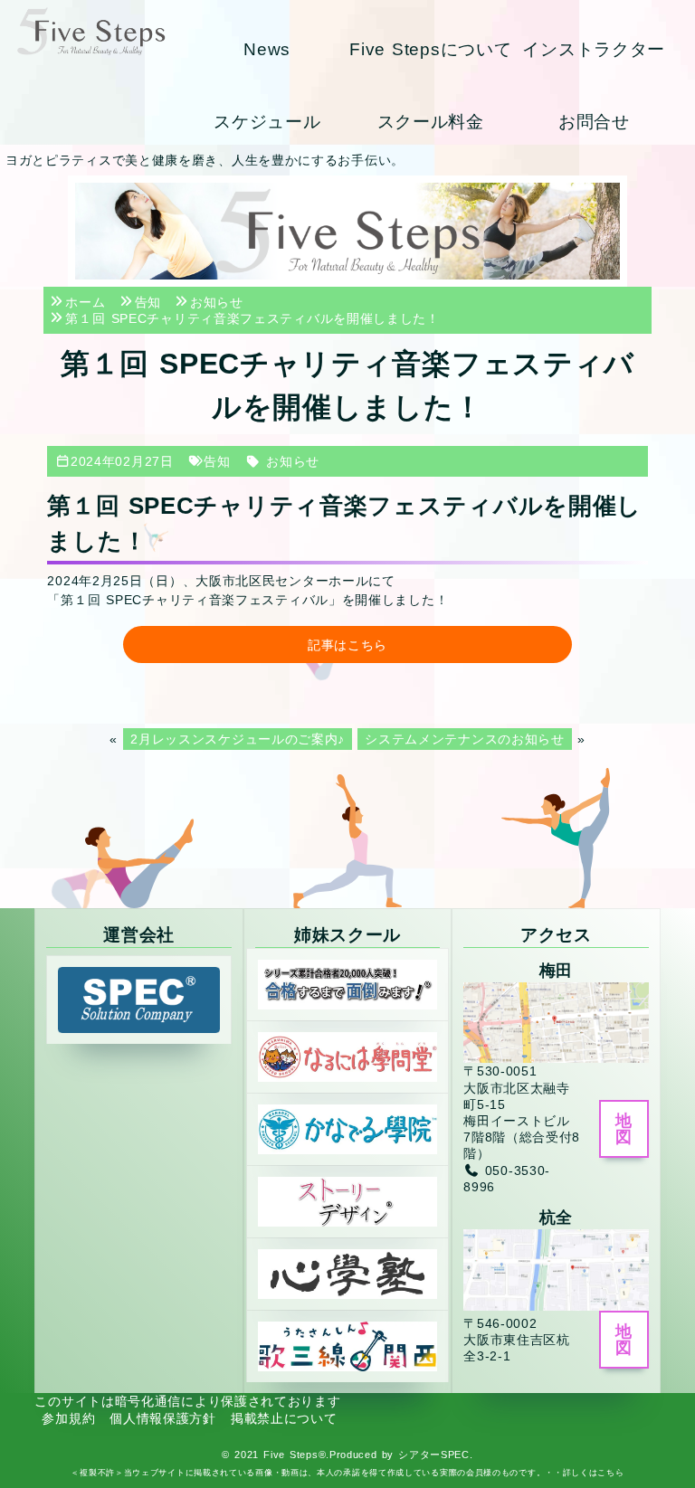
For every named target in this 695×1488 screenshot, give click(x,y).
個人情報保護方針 (162, 1418)
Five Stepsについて (430, 49)
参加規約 (68, 1418)
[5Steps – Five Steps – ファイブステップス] (90, 31)
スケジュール (267, 121)
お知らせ (292, 461)
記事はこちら (347, 645)
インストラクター (593, 49)
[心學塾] (347, 1272)
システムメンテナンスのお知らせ (465, 739)
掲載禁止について (284, 1418)
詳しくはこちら (593, 1472)
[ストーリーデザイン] (347, 1200)
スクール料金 (430, 121)
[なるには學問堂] (347, 1055)
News (266, 49)
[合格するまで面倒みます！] (347, 983)
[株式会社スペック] (138, 999)
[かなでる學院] (347, 1128)
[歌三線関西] (347, 1346)
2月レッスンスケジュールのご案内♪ (237, 739)
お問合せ (594, 121)
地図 (623, 1129)
